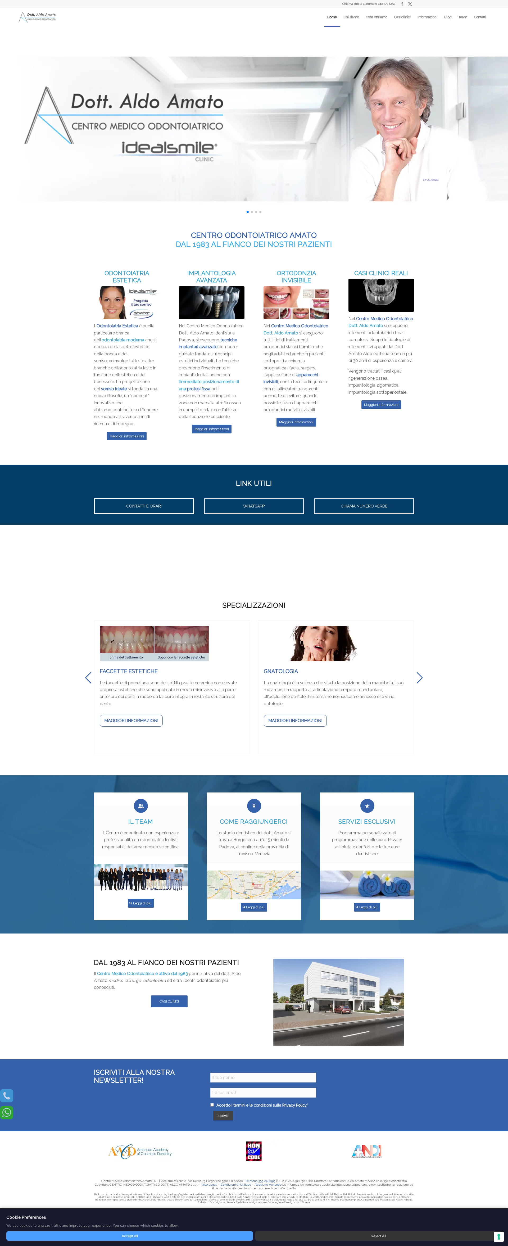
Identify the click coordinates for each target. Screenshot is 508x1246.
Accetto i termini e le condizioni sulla (261, 1105)
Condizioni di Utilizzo (236, 1184)
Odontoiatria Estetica (117, 325)
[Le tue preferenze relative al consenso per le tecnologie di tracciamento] (499, 1237)
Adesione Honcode (268, 1184)
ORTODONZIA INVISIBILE (296, 277)
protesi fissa (198, 388)
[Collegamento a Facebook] (402, 4)
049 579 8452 (386, 4)
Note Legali (209, 1184)
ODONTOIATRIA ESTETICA (127, 277)
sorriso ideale (114, 388)
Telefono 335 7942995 (260, 1181)
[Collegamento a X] (410, 4)
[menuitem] (332, 17)
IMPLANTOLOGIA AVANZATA (211, 277)
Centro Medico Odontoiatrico (299, 325)
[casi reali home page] (381, 295)
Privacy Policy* (295, 1105)
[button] (248, 212)
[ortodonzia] (296, 302)
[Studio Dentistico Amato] (37, 17)
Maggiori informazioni (131, 720)
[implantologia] (211, 302)
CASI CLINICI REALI (381, 273)
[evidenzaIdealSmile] (127, 302)
